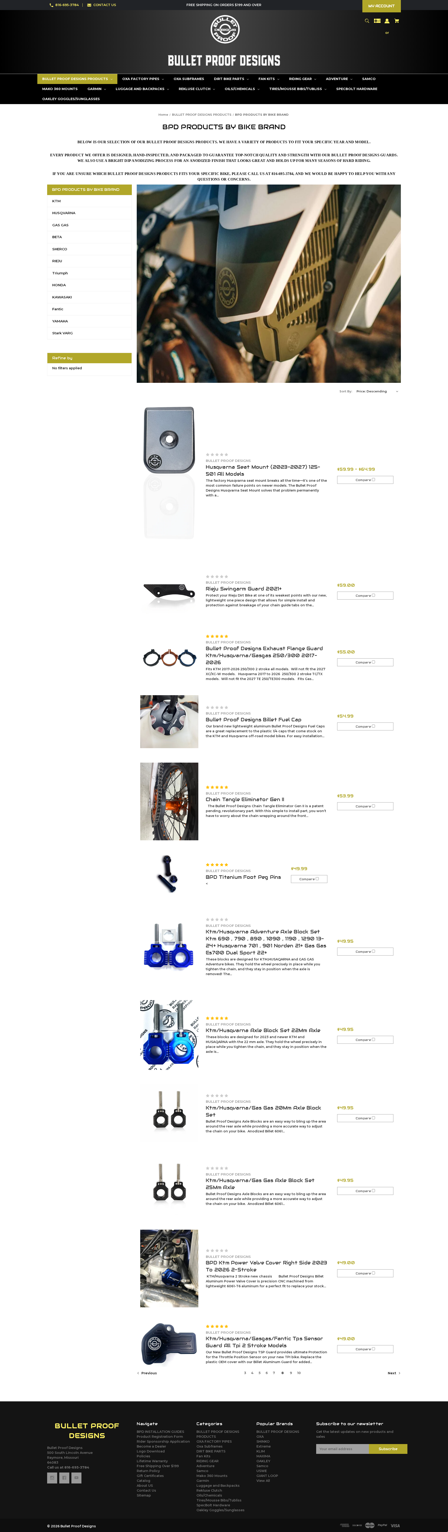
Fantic (57, 309)
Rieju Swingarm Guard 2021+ (244, 589)
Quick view (169, 475)
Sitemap (144, 1495)
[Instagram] (52, 1478)
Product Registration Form (160, 1436)
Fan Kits (203, 1456)
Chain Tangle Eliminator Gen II (245, 799)
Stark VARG (62, 333)
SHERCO (59, 249)
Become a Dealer (151, 1446)
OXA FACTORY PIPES (214, 1441)
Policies (143, 1456)
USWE (261, 1471)
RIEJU (57, 261)
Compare (364, 480)
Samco (202, 1471)
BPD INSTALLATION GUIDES (160, 1432)
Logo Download (151, 1451)
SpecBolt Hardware (213, 1505)
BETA (57, 237)
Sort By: (346, 391)
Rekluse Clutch (209, 1490)
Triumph (60, 273)
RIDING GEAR (207, 1461)
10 (299, 1373)
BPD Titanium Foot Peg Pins (243, 877)
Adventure (205, 1466)
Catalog (143, 1481)
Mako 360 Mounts (212, 1476)
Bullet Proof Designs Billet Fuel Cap (253, 720)
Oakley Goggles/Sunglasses (220, 1510)
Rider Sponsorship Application (163, 1441)
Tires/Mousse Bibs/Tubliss (219, 1500)
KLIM (260, 1451)
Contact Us (146, 1490)
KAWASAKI (62, 297)
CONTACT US (104, 5)
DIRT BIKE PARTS (210, 1451)
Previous (148, 1373)
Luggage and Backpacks (218, 1485)
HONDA (59, 285)
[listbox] (377, 391)
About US (145, 1485)
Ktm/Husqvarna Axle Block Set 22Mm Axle (263, 1030)
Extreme (263, 1446)
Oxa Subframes (209, 1446)
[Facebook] (64, 1478)
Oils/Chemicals (209, 1495)
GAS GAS (60, 225)
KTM (56, 201)
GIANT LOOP (267, 1476)
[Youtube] (76, 1478)
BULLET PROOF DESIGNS (277, 1432)
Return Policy (148, 1471)
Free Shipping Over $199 (158, 1466)
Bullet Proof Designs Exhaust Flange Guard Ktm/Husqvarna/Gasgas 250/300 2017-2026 (264, 656)
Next (392, 1373)
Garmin (202, 1481)
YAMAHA (60, 321)
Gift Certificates (150, 1476)
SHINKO (263, 1441)
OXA (260, 1436)
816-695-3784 (67, 5)
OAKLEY (263, 1461)
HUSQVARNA (63, 213)
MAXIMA (263, 1456)
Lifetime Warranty (152, 1461)
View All (263, 1481)
